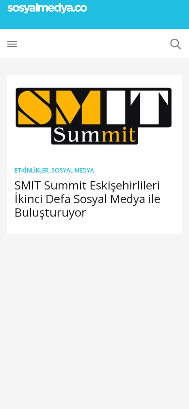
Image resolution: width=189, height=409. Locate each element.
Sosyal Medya (72, 170)
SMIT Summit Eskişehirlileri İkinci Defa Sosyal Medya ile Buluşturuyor (87, 198)
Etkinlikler (31, 170)
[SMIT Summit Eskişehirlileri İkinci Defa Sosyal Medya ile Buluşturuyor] (94, 116)
